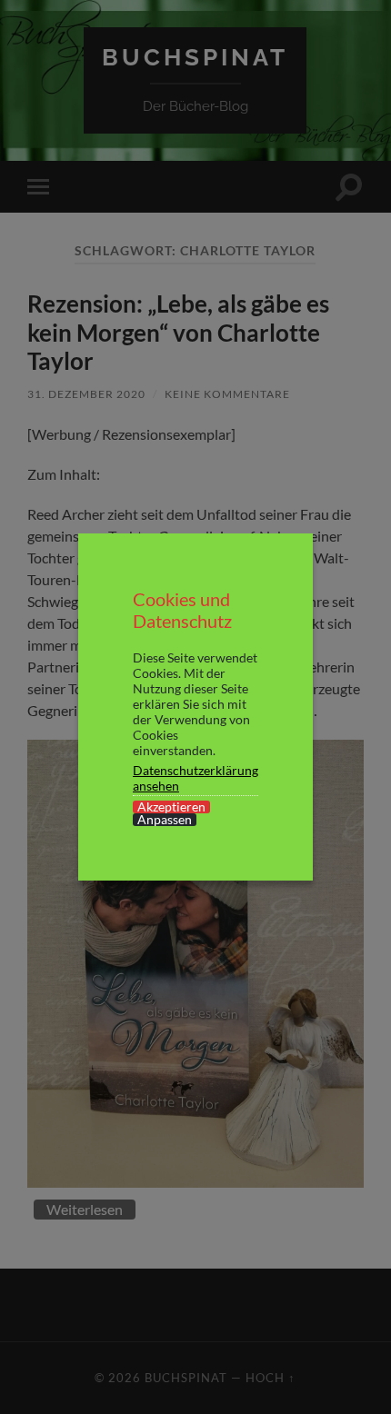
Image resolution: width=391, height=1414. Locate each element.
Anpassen (164, 819)
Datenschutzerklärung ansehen (195, 777)
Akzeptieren (171, 807)
